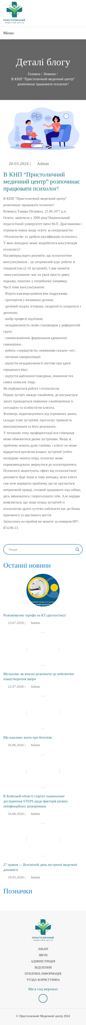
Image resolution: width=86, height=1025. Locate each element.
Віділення (43, 967)
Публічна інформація (43, 973)
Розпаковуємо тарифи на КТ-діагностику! (34, 615)
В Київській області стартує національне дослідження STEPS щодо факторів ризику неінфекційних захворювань (35, 801)
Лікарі (43, 949)
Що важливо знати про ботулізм (27, 737)
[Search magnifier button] (77, 549)
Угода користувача (43, 979)
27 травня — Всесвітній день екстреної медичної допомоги (40, 867)
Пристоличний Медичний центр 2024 (44, 1016)
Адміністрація (43, 961)
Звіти (43, 955)
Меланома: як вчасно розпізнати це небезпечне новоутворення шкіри (38, 676)
